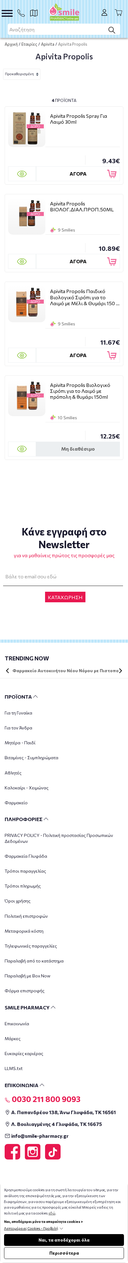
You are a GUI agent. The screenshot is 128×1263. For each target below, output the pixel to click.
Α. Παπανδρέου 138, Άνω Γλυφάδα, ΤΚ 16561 (63, 1112)
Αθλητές (13, 772)
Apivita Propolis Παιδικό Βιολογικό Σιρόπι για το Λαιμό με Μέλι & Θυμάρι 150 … (85, 297)
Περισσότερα (64, 1253)
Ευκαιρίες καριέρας (24, 1053)
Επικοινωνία (17, 1023)
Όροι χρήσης (17, 900)
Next (120, 670)
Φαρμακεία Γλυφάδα (26, 856)
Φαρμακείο (16, 802)
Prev (7, 670)
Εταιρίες (29, 44)
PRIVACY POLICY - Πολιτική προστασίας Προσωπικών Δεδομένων (59, 838)
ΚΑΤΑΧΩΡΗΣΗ (65, 597)
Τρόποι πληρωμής (23, 886)
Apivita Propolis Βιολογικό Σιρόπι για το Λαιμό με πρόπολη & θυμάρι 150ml (80, 391)
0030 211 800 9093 (45, 1099)
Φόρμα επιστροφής (24, 990)
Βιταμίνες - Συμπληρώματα (31, 757)
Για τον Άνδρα (18, 727)
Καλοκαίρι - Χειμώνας (26, 787)
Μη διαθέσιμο (78, 449)
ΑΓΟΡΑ (78, 174)
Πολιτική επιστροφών (26, 916)
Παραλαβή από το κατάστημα (34, 960)
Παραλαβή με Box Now (27, 975)
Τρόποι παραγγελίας (25, 871)
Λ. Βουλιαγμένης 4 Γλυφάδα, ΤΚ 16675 (56, 1124)
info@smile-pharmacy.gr (39, 1136)
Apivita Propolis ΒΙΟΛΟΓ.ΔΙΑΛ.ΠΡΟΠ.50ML (82, 206)
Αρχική (11, 44)
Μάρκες (13, 1038)
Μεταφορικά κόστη (24, 931)
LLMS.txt (14, 1068)
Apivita (47, 44)
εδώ (51, 1213)
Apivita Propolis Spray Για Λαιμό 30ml (78, 119)
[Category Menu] (7, 13)
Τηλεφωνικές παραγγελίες (31, 945)
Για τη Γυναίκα (18, 712)
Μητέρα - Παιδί (20, 742)
